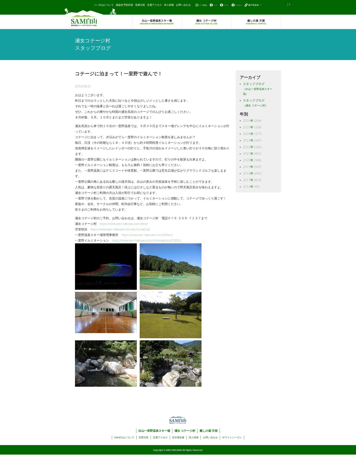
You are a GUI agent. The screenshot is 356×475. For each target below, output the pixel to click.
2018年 (248, 173)
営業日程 (140, 5)
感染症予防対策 (124, 5)
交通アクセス (154, 5)
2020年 (248, 160)
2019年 (248, 167)
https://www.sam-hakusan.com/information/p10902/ (146, 240)
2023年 (248, 140)
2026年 (248, 120)
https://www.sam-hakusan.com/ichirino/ (147, 235)
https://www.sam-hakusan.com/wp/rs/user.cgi (120, 229)
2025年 (248, 127)
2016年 (248, 186)
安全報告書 (178, 437)
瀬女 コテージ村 (184, 430)
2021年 (248, 153)
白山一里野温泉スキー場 (154, 430)
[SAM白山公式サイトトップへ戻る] (90, 18)
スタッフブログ (257, 89)
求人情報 (169, 5)
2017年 (248, 180)
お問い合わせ (183, 5)
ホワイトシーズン (232, 437)
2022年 (248, 147)
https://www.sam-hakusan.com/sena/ (124, 223)
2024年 (248, 134)
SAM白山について (104, 5)
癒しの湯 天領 (209, 430)
